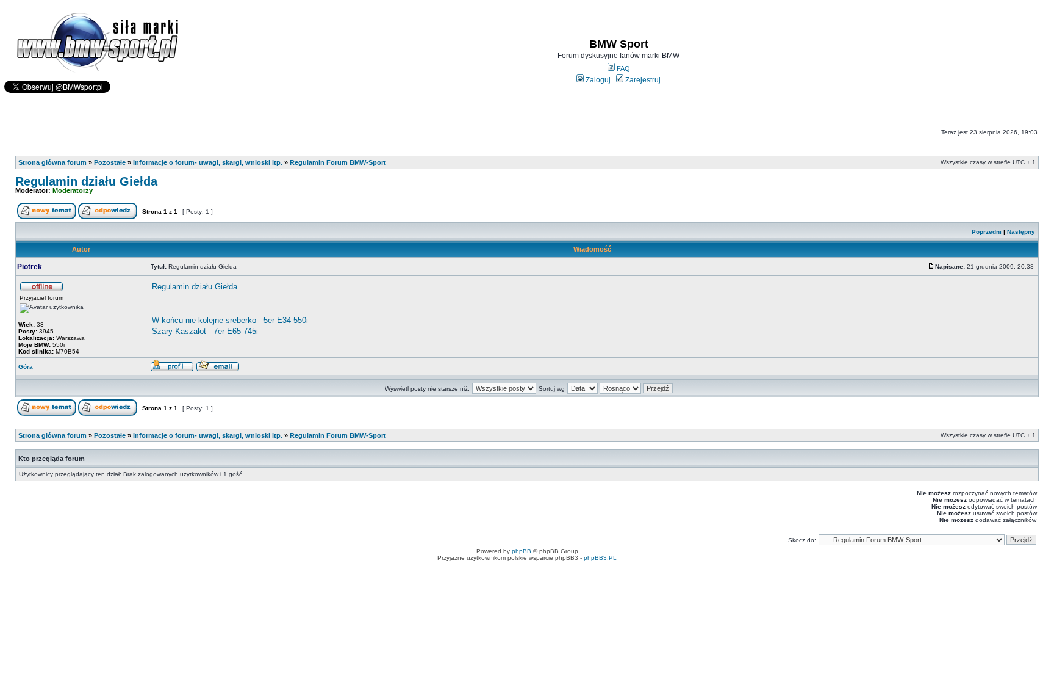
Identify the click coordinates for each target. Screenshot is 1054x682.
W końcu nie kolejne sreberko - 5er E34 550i (230, 320)
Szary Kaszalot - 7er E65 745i (205, 331)
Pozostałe (110, 162)
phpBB (521, 551)
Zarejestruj (642, 80)
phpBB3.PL (600, 557)
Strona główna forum (52, 162)
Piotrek (29, 267)
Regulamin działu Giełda (86, 181)
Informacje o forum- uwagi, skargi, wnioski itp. (207, 162)
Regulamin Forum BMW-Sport (338, 162)
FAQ (622, 68)
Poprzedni (987, 231)
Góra (25, 366)
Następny (1021, 231)
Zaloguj (597, 80)
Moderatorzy (72, 190)
